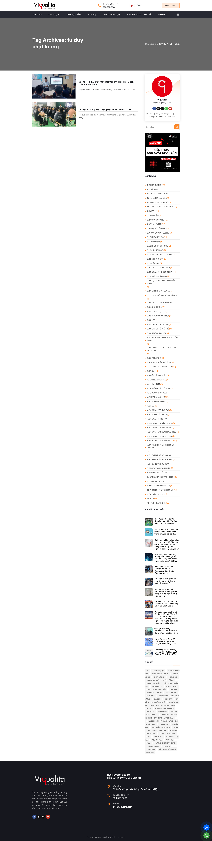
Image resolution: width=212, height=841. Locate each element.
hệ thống (150, 696)
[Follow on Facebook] (154, 109)
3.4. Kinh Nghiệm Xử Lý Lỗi (159, 362)
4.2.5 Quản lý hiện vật (157, 419)
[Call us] (166, 109)
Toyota (169, 740)
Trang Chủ (37, 14)
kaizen (157, 699)
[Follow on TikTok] (158, 109)
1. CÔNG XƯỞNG (154, 185)
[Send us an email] (162, 109)
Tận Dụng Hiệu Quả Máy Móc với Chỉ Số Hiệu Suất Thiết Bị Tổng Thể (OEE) (165, 652)
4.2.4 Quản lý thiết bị (157, 414)
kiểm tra (168, 699)
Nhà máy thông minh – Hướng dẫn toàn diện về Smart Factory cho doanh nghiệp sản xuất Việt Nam (165, 557)
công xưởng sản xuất (156, 690)
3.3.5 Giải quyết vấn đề (158, 329)
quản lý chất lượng (161, 727)
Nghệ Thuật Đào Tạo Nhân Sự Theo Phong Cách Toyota (162, 705)
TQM (148, 743)
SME (148, 737)
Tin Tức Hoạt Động (112, 14)
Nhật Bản (162, 712)
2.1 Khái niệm (153, 215)
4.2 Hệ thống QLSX (156, 397)
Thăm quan (157, 740)
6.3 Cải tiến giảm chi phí (158, 486)
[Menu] (178, 14)
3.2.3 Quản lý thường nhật (160, 272)
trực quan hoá (152, 746)
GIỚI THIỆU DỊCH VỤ (155, 494)
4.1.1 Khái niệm (153, 384)
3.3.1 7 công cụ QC (155, 311)
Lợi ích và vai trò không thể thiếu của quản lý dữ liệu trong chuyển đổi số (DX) (166, 531)
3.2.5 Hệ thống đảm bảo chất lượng (161, 282)
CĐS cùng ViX (54, 14)
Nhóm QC (150, 712)
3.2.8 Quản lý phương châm (160, 303)
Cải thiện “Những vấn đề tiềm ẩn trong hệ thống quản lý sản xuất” (165, 581)
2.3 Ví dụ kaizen (154, 224)
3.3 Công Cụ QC (154, 307)
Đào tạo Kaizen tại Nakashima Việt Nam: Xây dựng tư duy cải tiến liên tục (166, 630)
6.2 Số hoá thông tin (157, 481)
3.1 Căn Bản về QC (155, 237)
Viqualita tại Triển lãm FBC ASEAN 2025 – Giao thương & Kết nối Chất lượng (166, 603)
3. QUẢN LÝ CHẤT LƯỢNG (158, 233)
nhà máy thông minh (164, 708)
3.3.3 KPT (151, 320)
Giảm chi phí (171, 693)
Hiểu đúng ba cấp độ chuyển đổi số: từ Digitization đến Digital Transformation (164, 569)
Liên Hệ (161, 14)
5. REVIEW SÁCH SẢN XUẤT (158, 468)
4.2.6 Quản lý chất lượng (159, 423)
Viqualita (150, 749)
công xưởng (171, 686)
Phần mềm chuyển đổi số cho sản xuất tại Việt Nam (161, 716)
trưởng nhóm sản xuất (164, 743)
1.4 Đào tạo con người (158, 202)
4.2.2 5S (150, 406)
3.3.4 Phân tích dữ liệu (158, 324)
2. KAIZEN (151, 211)
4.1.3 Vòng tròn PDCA (157, 393)
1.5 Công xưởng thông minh (160, 207)
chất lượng (159, 677)
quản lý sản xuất (167, 733)
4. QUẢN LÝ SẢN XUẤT (156, 375)
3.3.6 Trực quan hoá (156, 333)
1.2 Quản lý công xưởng (158, 194)
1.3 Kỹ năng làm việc (157, 198)
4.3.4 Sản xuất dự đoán (158, 464)
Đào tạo (150, 752)
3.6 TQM (150, 371)
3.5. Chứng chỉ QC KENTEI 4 (159, 367)
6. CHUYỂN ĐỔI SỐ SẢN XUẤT (159, 472)
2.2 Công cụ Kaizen (156, 220)
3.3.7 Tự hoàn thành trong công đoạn (163, 338)
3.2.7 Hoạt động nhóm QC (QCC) (162, 295)
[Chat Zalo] (206, 827)
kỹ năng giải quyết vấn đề (161, 700)
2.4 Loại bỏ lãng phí (156, 228)
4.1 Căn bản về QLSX (156, 380)
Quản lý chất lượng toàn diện (162, 728)
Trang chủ (151, 44)
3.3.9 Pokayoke (154, 358)
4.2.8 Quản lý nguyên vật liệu (161, 432)
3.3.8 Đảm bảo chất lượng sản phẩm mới (161, 349)
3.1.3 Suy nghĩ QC (155, 250)
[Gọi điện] (206, 835)
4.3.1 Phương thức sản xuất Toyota (160, 446)
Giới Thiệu (92, 14)
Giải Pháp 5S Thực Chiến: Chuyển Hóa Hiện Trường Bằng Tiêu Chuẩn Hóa (165, 521)
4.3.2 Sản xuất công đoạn (159, 455)
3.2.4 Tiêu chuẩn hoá (157, 276)
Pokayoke (164, 724)
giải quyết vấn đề (154, 693)
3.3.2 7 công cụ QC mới (158, 316)
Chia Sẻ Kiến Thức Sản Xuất (139, 14)
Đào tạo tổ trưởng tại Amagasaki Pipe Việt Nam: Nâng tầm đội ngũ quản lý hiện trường (166, 592)
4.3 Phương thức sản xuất (160, 441)
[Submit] (176, 126)
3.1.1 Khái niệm (153, 242)
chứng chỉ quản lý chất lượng (159, 680)
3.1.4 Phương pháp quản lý (159, 255)
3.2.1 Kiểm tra (153, 263)
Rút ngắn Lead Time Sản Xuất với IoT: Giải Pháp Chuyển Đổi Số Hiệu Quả (165, 641)
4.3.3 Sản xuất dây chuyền (159, 459)
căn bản (173, 690)
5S (147, 671)
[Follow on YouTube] (170, 109)
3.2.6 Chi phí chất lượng (158, 291)
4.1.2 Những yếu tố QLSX (158, 388)
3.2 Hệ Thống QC (155, 259)
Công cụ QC (157, 686)
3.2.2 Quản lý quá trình (158, 268)
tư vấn (167, 746)
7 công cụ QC (158, 671)
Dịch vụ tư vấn (73, 14)
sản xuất (158, 737)
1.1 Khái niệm (152, 189)
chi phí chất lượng (160, 674)
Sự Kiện (150, 499)
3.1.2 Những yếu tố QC (157, 246)
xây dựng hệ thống (167, 749)
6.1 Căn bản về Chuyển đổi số (161, 477)
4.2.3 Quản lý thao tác (158, 410)
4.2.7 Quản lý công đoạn (159, 428)
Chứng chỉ (172, 677)
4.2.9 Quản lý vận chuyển (159, 436)
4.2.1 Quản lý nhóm (156, 401)
